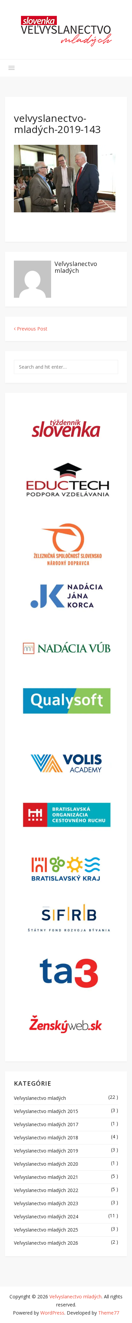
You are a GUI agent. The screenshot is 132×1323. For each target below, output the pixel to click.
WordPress (52, 1312)
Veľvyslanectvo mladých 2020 (46, 1164)
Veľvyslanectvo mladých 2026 (46, 1243)
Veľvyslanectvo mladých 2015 (46, 1111)
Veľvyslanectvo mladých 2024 (46, 1216)
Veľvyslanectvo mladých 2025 (46, 1229)
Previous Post (31, 328)
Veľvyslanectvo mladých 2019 (46, 1150)
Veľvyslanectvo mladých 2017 (46, 1124)
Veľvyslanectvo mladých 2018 (46, 1137)
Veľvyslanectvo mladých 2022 (46, 1190)
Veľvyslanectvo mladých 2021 (46, 1177)
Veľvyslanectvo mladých (75, 267)
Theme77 (108, 1312)
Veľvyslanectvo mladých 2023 (46, 1203)
